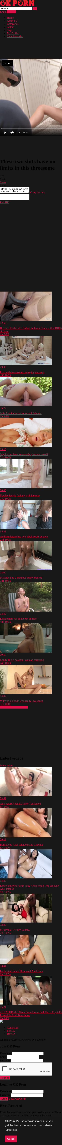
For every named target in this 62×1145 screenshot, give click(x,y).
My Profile (13, 33)
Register (11, 11)
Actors (10, 27)
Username (5, 1053)
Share (3, 182)
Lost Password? (17, 1098)
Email (3, 1056)
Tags (9, 30)
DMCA (11, 1033)
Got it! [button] (11, 1138)
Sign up (5, 1077)
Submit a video (15, 36)
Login (3, 11)
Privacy (11, 1030)
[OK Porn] (17, 5)
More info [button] (11, 1129)
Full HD (4, 202)
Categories (12, 23)
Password (5, 1060)
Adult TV (12, 20)
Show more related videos (14, 707)
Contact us (12, 1027)
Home (10, 17)
